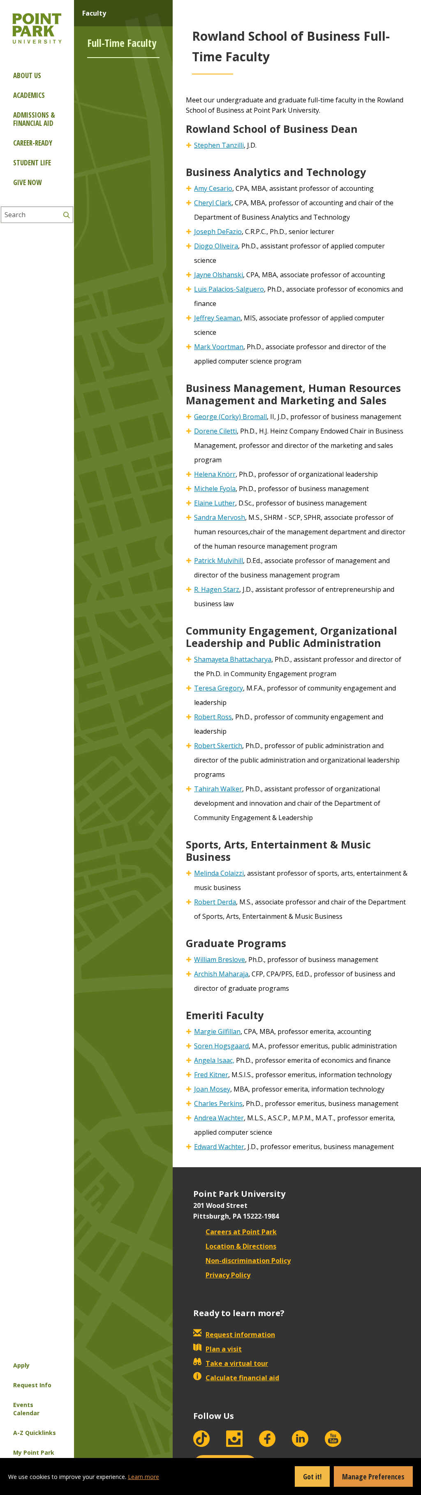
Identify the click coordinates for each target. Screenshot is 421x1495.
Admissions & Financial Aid (34, 119)
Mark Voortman (218, 346)
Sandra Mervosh (219, 517)
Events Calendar (26, 1409)
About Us (27, 75)
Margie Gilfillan (217, 1031)
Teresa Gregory (218, 688)
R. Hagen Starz (216, 589)
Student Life (32, 162)
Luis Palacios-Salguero (229, 289)
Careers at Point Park (241, 1231)
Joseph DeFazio (218, 231)
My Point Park (33, 1452)
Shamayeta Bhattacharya (232, 659)
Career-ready (32, 143)
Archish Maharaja (221, 973)
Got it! (312, 1476)
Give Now (27, 182)
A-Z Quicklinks (34, 1433)
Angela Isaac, (214, 1060)
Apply (21, 1365)
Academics (29, 95)
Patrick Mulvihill (218, 560)
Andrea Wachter (219, 1117)
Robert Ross (213, 716)
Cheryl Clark (212, 202)
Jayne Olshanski (218, 274)
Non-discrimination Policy (248, 1260)
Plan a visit (224, 1349)
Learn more (143, 1477)
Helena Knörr (215, 474)
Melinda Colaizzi (219, 873)
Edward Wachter (219, 1146)
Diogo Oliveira (216, 245)
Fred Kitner (211, 1074)
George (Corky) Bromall (230, 416)
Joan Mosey (212, 1089)
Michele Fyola (215, 488)
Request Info (32, 1385)
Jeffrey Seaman (217, 317)
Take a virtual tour (237, 1363)
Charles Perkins (218, 1103)
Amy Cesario (213, 188)
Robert (215, 901)
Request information (240, 1334)
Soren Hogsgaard (221, 1045)
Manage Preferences (373, 1476)
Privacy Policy (228, 1274)
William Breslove (219, 959)
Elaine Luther (214, 503)
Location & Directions (241, 1246)
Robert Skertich (218, 745)
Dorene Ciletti (215, 431)
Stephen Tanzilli (219, 145)
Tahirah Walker (218, 788)
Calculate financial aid (242, 1377)
